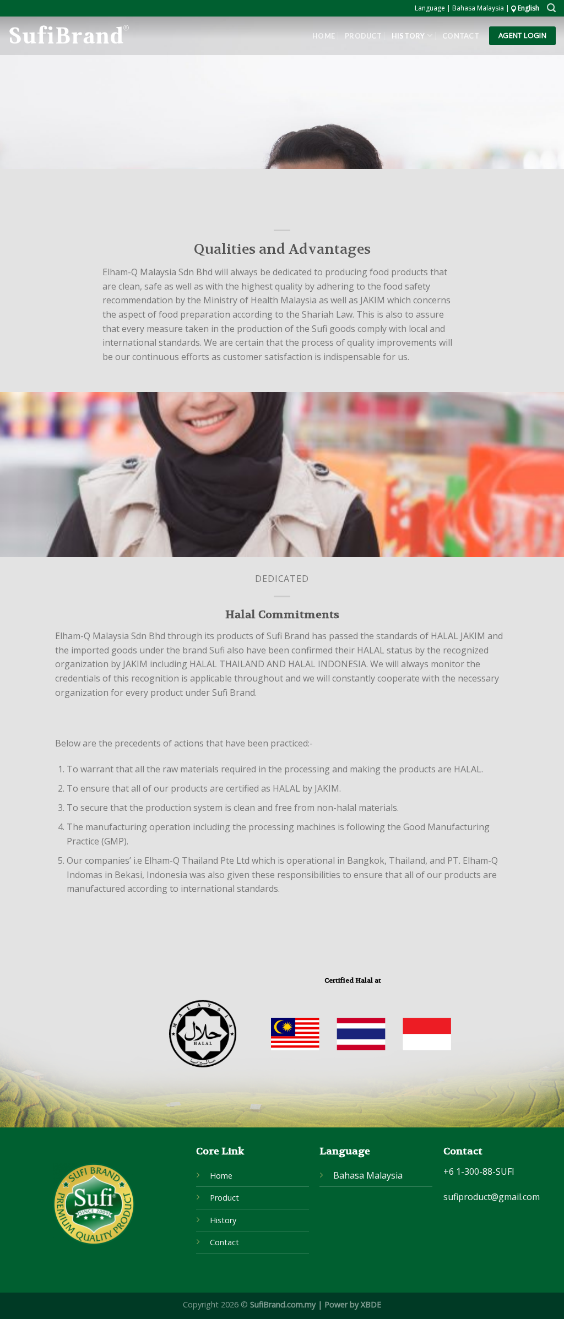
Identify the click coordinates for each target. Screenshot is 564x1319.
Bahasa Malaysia (368, 1175)
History (408, 35)
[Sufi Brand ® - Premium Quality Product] (68, 36)
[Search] (551, 8)
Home (323, 35)
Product (363, 35)
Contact (460, 35)
